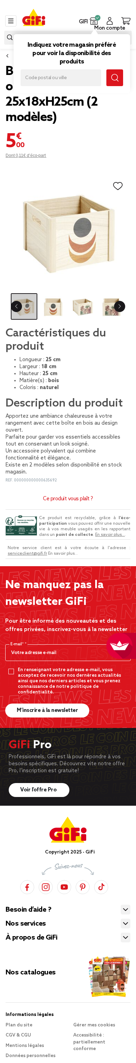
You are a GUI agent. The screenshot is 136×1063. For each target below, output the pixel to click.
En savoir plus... (110, 534)
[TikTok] (101, 886)
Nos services (26, 924)
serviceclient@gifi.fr (27, 553)
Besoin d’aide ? (28, 910)
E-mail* (17, 644)
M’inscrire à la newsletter (47, 710)
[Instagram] (46, 886)
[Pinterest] (83, 886)
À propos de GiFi (31, 938)
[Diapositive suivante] (119, 306)
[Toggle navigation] (10, 20)
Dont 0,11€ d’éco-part (26, 155)
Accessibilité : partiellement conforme (89, 1042)
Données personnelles (30, 1055)
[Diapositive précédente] (16, 306)
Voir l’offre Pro (39, 790)
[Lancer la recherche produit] (10, 37)
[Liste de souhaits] (118, 186)
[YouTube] (64, 886)
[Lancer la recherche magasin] (114, 77)
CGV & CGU (18, 1035)
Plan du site (19, 1025)
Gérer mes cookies (94, 1025)
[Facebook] (27, 886)
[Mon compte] (110, 21)
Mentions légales (25, 1045)
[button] (94, 21)
